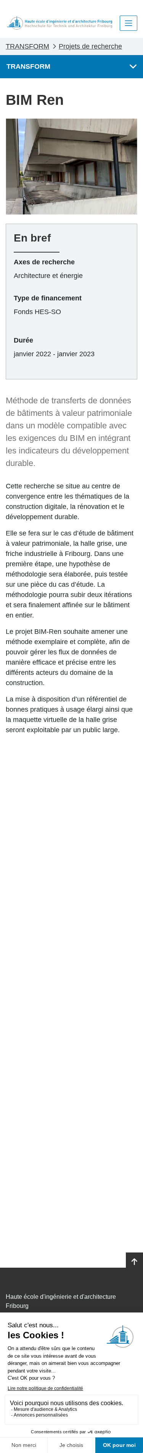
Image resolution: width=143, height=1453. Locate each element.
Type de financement (48, 298)
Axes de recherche (44, 262)
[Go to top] (134, 1261)
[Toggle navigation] (128, 23)
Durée (23, 340)
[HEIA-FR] (60, 23)
